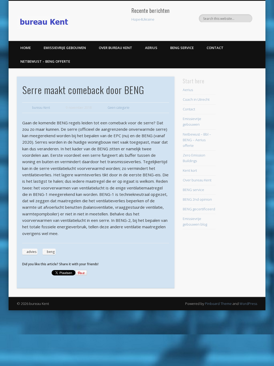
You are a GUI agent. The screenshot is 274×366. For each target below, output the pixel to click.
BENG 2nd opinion (197, 199)
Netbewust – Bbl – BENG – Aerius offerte (197, 140)
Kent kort (190, 170)
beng (51, 251)
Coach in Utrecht (196, 99)
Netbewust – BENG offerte (45, 61)
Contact (215, 47)
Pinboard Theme (218, 303)
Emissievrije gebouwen (65, 47)
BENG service (182, 47)
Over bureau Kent (115, 47)
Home (25, 47)
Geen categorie (119, 107)
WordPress (248, 303)
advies (31, 251)
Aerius (151, 47)
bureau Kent (41, 107)
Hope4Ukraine (142, 19)
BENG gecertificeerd (199, 209)
